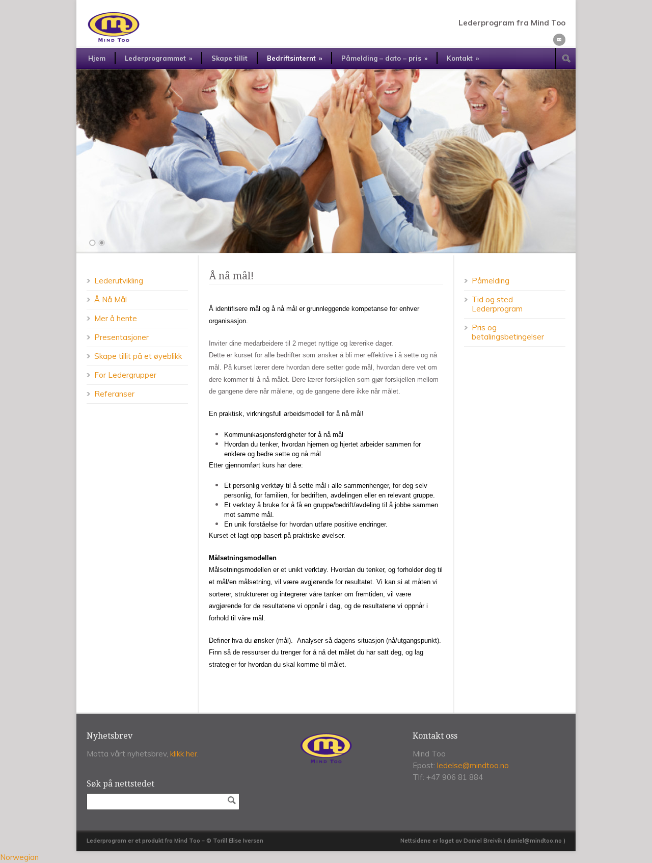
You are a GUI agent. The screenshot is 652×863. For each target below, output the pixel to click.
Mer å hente (115, 318)
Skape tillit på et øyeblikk (138, 356)
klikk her (183, 754)
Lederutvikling (118, 280)
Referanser (114, 394)
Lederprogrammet (158, 58)
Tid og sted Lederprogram (497, 304)
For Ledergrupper (125, 375)
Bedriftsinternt (294, 58)
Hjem (96, 58)
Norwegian (19, 857)
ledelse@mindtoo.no (473, 765)
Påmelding (490, 280)
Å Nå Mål (110, 299)
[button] (326, 857)
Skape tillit (229, 58)
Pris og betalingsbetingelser (508, 332)
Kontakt (463, 58)
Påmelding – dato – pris (384, 58)
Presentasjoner (121, 337)
